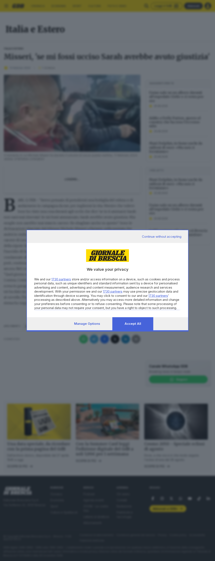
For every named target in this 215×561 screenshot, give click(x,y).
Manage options (87, 324)
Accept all (133, 324)
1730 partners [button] (61, 279)
